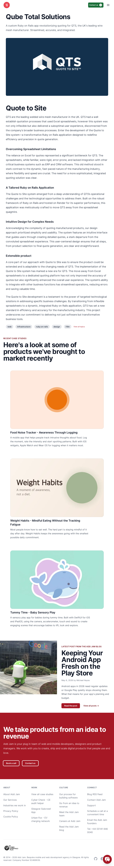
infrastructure (23, 326)
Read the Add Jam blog (69, 828)
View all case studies (42, 794)
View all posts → (91, 705)
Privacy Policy (10, 811)
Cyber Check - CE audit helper (40, 801)
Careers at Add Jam (69, 821)
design (57, 326)
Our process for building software (68, 796)
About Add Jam (11, 794)
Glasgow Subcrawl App (41, 810)
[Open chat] (107, 859)
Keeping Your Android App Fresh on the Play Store (82, 663)
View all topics (79, 327)
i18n (68, 326)
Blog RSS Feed (94, 794)
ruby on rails (42, 326)
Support (91, 805)
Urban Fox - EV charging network (40, 819)
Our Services (10, 799)
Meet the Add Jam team (69, 814)
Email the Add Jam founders (97, 822)
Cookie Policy (10, 816)
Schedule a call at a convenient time (97, 813)
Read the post (70, 705)
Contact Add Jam (96, 799)
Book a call (11, 763)
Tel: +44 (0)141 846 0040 (97, 830)
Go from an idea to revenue (69, 805)
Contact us (93, 5)
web (10, 326)
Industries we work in (14, 805)
